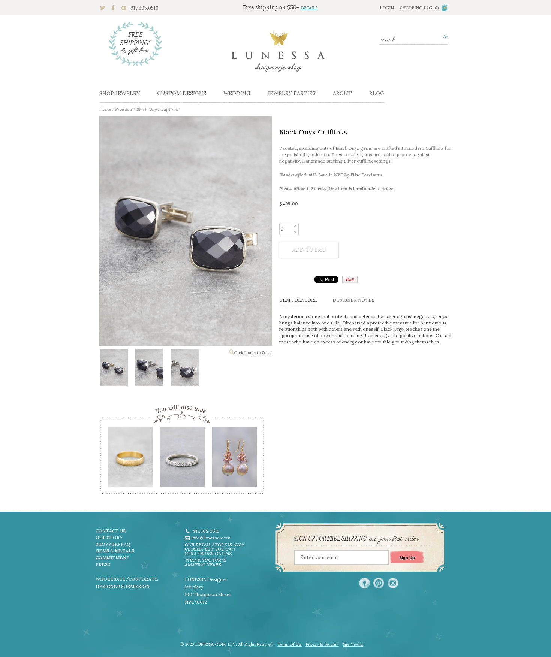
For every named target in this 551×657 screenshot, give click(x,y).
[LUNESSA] (278, 55)
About (342, 93)
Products (124, 109)
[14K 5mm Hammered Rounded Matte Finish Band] (130, 459)
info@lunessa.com (211, 538)
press (103, 564)
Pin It (350, 279)
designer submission (123, 586)
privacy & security (322, 644)
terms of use (290, 644)
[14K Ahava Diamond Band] (182, 459)
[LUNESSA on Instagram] (393, 583)
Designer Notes (353, 300)
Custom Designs (181, 93)
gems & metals (115, 551)
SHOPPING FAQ (113, 544)
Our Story (109, 537)
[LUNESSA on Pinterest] (379, 583)
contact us (111, 530)
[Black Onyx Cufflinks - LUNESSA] (113, 369)
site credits (353, 644)
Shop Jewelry (119, 93)
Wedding (236, 93)
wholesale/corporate (127, 579)
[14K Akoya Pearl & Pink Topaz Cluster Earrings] (234, 459)
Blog (376, 93)
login (387, 7)
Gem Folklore (298, 300)
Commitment (113, 557)
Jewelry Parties (292, 93)
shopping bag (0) (419, 7)
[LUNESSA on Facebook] (364, 583)
